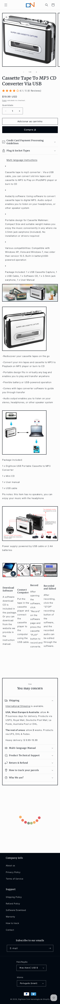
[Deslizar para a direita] (36, 72)
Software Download (16, 910)
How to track (12, 923)
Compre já (30, 129)
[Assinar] (50, 948)
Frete (4, 100)
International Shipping (18, 706)
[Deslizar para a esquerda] (23, 72)
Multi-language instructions (22, 160)
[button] (6, 5)
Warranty (10, 916)
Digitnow (22, 999)
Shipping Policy (14, 897)
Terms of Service (14, 878)
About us (10, 865)
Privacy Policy (13, 872)
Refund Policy (13, 903)
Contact (10, 930)
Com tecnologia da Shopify (38, 999)
